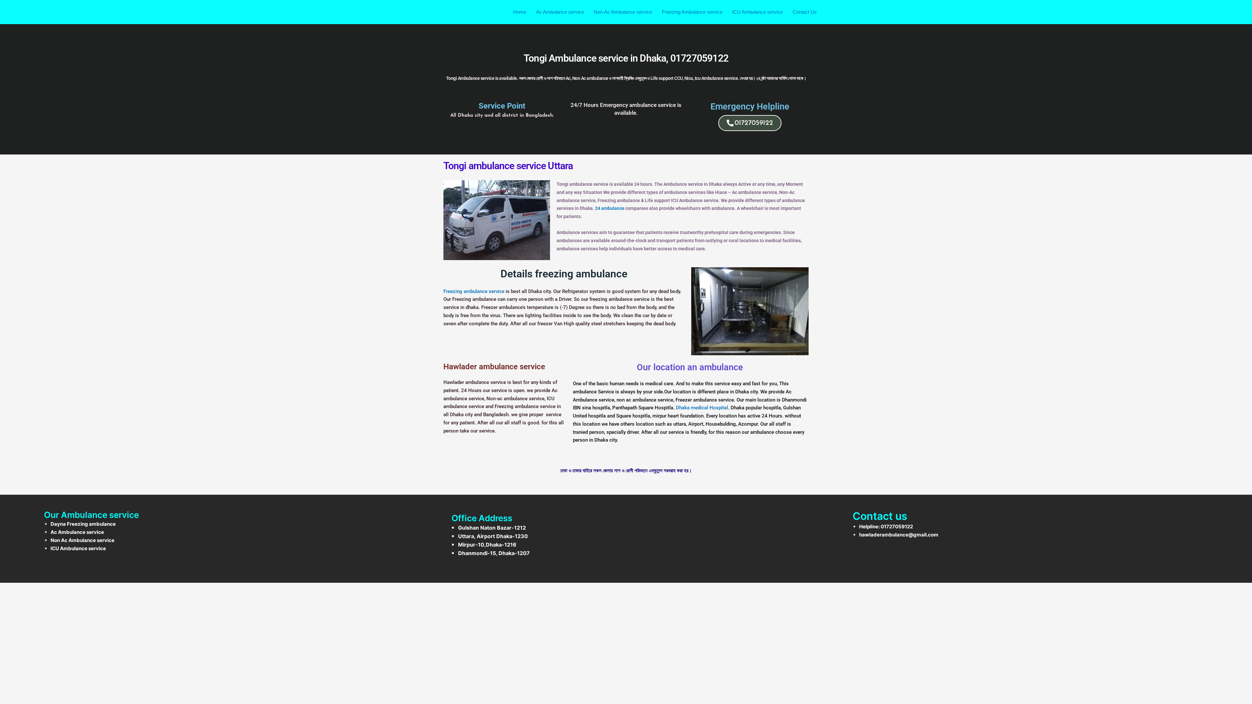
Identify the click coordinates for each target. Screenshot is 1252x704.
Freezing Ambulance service (692, 12)
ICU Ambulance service (757, 12)
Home (519, 12)
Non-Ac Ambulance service (623, 12)
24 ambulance (609, 208)
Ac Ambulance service (560, 12)
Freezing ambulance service (473, 291)
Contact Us (805, 12)
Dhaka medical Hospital (702, 408)
